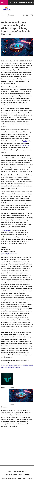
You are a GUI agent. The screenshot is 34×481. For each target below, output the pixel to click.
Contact (30, 478)
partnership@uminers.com (9, 254)
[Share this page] (32, 14)
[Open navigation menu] (2, 14)
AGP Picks (4, 2)
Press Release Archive (19, 471)
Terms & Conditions (24, 474)
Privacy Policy (22, 478)
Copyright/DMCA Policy (9, 478)
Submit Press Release (10, 474)
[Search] (23, 15)
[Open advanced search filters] (27, 15)
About (9, 471)
